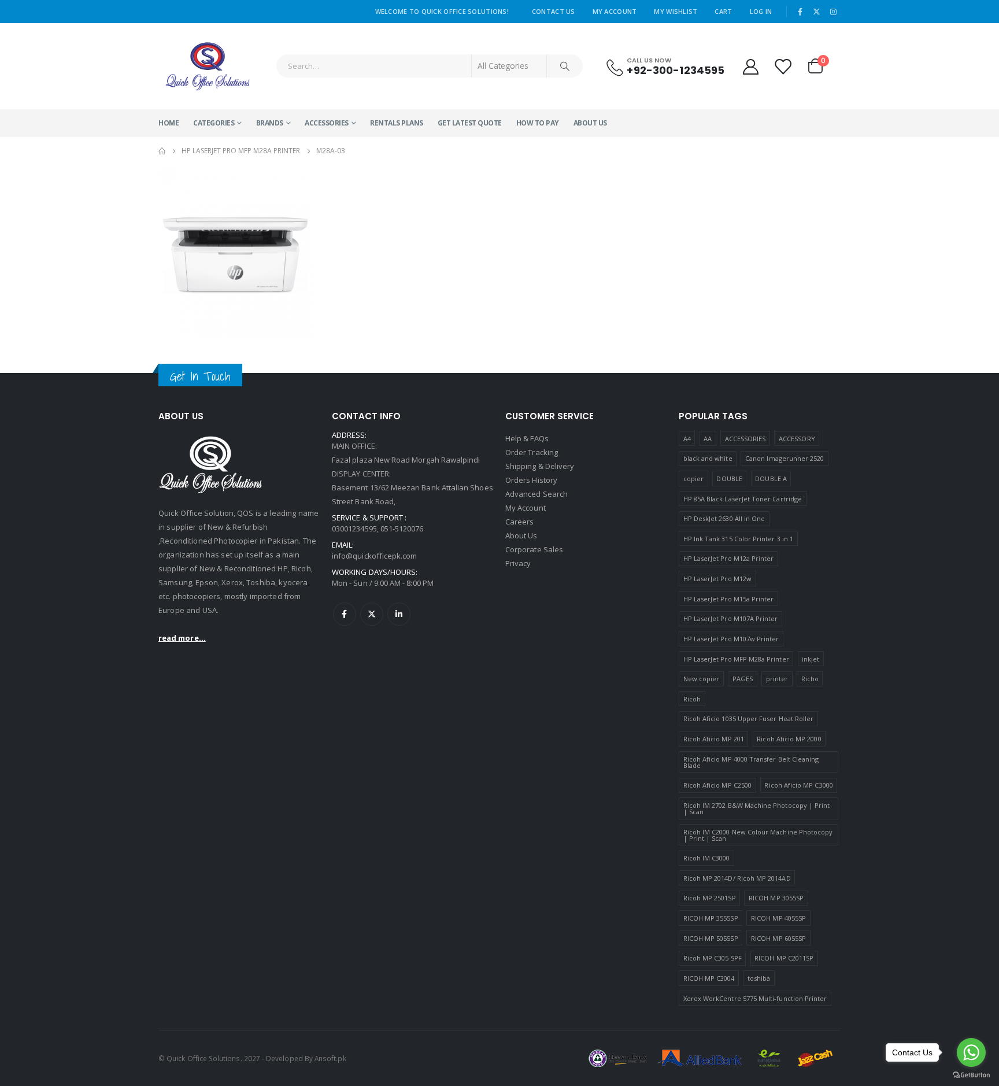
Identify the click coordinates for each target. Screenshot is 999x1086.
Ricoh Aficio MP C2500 (717, 785)
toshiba (759, 978)
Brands (269, 123)
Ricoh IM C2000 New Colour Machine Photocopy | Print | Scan (758, 835)
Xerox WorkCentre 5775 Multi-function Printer (755, 998)
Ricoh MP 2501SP (709, 897)
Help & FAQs (527, 438)
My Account (615, 11)
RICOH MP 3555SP (710, 918)
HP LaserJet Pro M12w (717, 578)
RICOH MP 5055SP (710, 938)
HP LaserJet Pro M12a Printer (728, 558)
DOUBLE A (771, 478)
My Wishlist (675, 11)
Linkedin (398, 614)
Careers (519, 521)
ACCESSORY (797, 438)
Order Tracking (531, 452)
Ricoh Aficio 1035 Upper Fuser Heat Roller (748, 718)
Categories (213, 123)
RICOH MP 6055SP (778, 938)
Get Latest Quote (470, 123)
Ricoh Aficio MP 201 (713, 738)
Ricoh (692, 699)
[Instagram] (833, 11)
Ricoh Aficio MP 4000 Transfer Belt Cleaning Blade (751, 762)
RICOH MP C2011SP (783, 958)
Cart (723, 11)
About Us (590, 123)
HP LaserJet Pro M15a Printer (728, 598)
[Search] (565, 65)
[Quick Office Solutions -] (207, 66)
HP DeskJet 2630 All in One (724, 518)
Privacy (518, 563)
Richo (810, 678)
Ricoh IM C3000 (706, 858)
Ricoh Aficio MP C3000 (798, 785)
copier (693, 478)
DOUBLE (729, 478)
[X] (816, 11)
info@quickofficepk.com (374, 556)
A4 (687, 438)
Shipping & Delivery (539, 466)
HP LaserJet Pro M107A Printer (730, 618)
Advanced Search (536, 494)
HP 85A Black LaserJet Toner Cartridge (742, 498)
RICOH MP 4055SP (778, 918)
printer (777, 678)
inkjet (810, 659)
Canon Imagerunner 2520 (784, 458)
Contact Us (553, 11)
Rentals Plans (396, 123)
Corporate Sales (534, 549)
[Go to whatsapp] (971, 1052)
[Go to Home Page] (161, 151)
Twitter (371, 614)
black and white (707, 458)
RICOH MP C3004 (709, 978)
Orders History (531, 480)
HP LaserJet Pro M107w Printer (731, 638)
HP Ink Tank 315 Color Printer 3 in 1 (738, 538)
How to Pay (537, 123)
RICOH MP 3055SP (776, 897)
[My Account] (750, 66)
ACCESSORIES (327, 123)
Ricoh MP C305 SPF (712, 958)
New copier (701, 678)
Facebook (344, 614)
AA (708, 438)
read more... (182, 638)
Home (168, 123)
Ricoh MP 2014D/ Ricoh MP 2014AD (737, 878)
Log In (761, 11)
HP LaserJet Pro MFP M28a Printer (736, 659)
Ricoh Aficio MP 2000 (789, 738)
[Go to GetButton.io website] (971, 1074)
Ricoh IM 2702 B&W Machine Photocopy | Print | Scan (756, 808)
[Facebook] (800, 11)
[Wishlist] (783, 66)
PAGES (742, 678)
